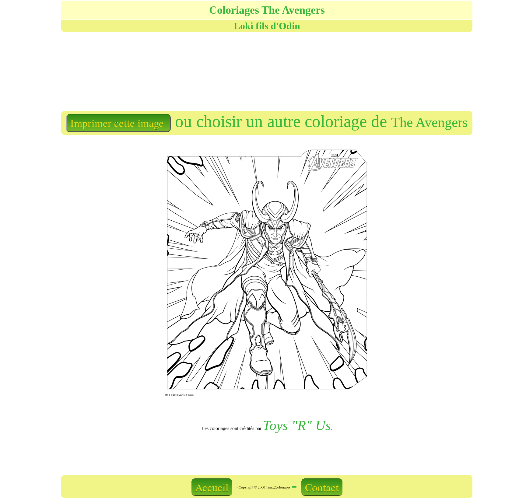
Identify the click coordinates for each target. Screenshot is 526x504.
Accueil (212, 487)
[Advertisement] (129, 71)
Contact (322, 487)
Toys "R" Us (297, 425)
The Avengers (429, 122)
